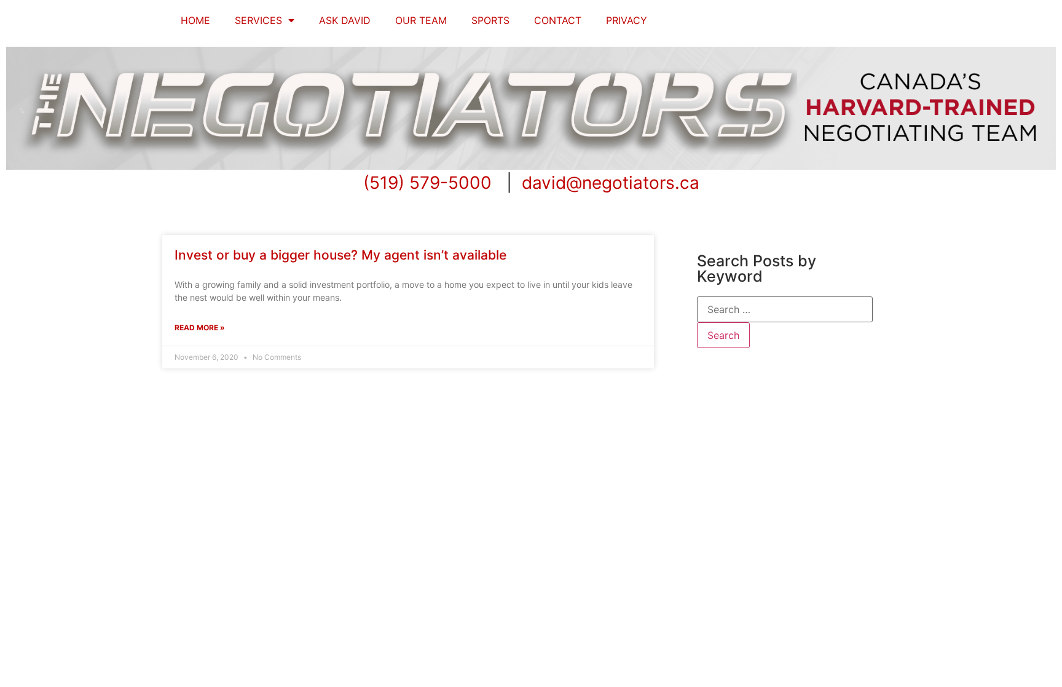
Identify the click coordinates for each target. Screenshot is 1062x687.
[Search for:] (785, 309)
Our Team (421, 20)
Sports (490, 20)
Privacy (626, 20)
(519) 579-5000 (427, 182)
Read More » (200, 327)
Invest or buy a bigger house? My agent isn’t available (340, 255)
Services (258, 20)
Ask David (345, 20)
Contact (557, 20)
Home (195, 20)
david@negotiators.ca (610, 182)
